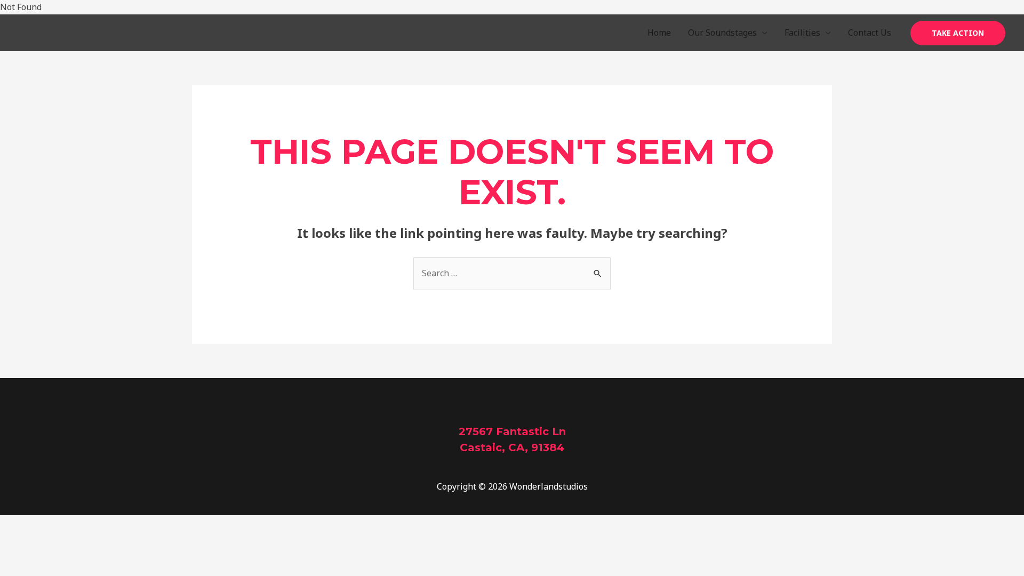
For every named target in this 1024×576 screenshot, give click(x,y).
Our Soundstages (722, 32)
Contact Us (869, 32)
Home (659, 32)
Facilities (802, 32)
